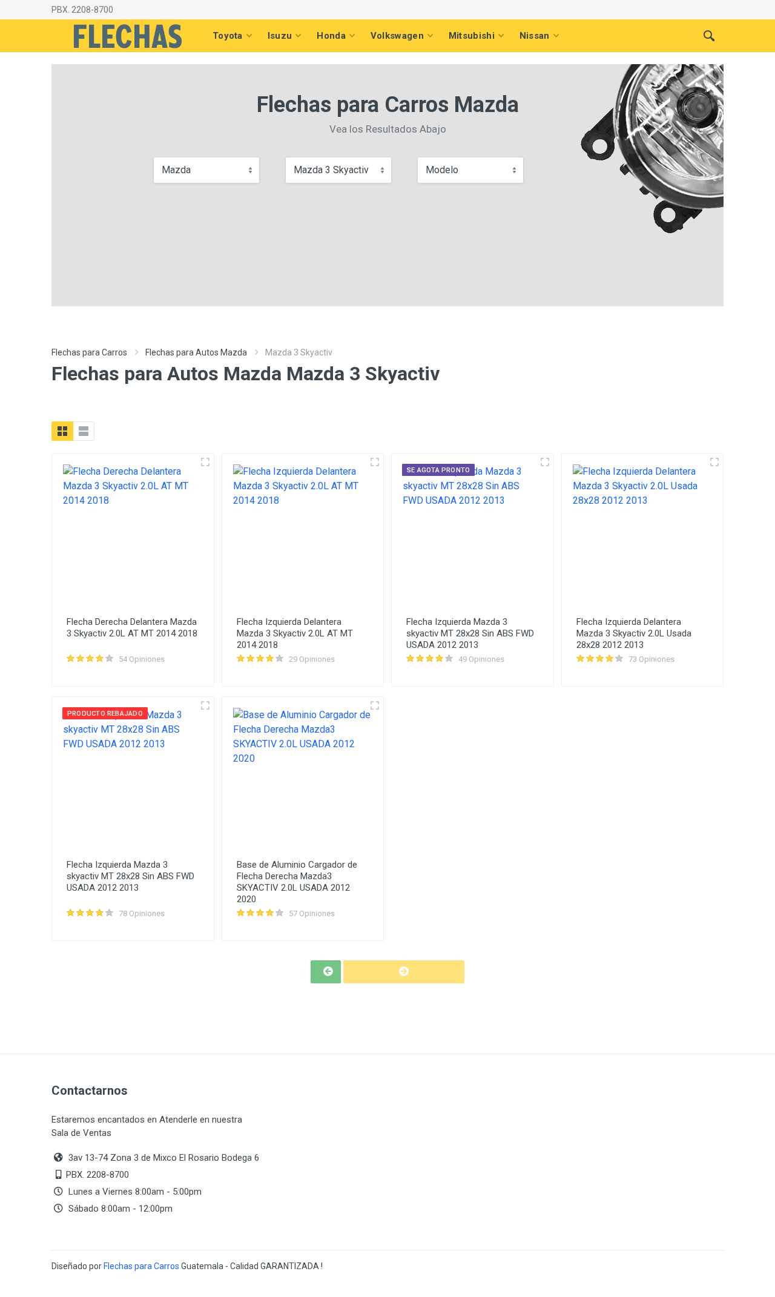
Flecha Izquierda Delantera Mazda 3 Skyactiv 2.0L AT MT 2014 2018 (295, 633)
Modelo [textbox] (442, 170)
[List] (83, 431)
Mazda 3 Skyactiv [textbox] (331, 170)
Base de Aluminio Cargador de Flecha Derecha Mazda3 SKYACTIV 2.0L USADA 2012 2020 (297, 882)
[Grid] (62, 431)
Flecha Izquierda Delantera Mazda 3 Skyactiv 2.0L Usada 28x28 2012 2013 (633, 633)
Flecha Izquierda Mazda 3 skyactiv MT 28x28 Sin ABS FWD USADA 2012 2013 (470, 633)
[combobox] (206, 170)
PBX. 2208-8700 (82, 9)
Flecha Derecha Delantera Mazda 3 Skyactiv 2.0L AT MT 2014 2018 (132, 627)
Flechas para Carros (89, 352)
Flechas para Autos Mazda (196, 352)
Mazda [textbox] (176, 170)
